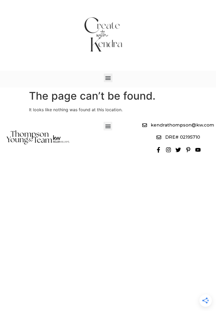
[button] (108, 78)
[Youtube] (198, 149)
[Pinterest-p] (188, 149)
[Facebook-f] (158, 149)
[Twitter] (178, 149)
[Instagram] (168, 149)
